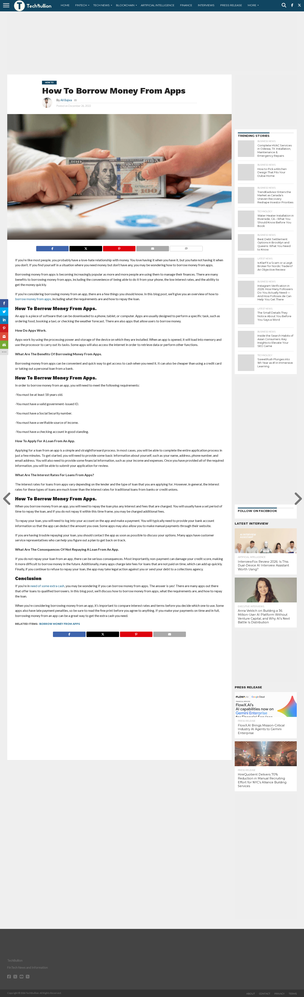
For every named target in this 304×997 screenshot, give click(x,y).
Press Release (231, 5)
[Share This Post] (85, 247)
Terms (293, 993)
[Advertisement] (152, 42)
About (250, 993)
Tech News (101, 5)
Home (65, 5)
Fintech (81, 5)
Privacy (279, 993)
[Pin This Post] (119, 247)
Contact (264, 993)
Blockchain (125, 5)
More (252, 5)
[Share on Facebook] (52, 247)
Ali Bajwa (66, 100)
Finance (186, 5)
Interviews (206, 5)
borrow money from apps (59, 623)
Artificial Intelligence (157, 5)
